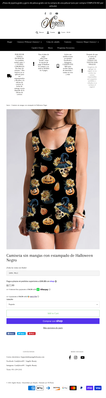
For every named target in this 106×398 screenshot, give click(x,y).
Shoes (50, 48)
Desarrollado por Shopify (30, 383)
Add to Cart (53, 313)
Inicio (8, 105)
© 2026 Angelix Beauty (13, 383)
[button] (53, 296)
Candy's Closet (37, 48)
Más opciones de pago (53, 328)
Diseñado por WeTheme (46, 383)
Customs (67, 42)
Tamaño (9, 299)
